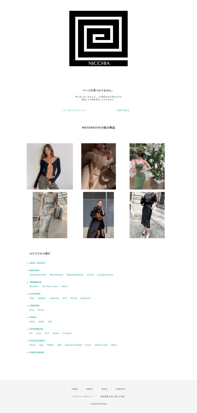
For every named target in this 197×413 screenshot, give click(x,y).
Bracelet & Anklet (73, 345)
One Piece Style (50, 286)
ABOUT (89, 389)
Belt (59, 345)
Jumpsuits (54, 298)
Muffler (50, 345)
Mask (113, 345)
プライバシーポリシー (82, 396)
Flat (50, 322)
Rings (88, 345)
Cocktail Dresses (38, 275)
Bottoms (42, 298)
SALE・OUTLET (37, 263)
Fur (31, 333)
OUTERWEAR (36, 329)
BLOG (104, 389)
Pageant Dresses (75, 275)
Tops (32, 298)
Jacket (56, 333)
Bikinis (65, 286)
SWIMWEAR (35, 282)
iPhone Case (101, 345)
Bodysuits (85, 298)
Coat (38, 333)
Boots (41, 322)
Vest (47, 333)
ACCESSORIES (37, 341)
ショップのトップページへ (74, 110)
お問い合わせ (123, 110)
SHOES (33, 317)
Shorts (41, 310)
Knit (65, 298)
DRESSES (35, 270)
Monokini (34, 286)
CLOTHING (35, 294)
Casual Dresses (105, 275)
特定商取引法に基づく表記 (113, 396)
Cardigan (67, 333)
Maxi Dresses (56, 275)
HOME (75, 389)
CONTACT (120, 389)
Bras (32, 310)
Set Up (90, 275)
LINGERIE (34, 306)
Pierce (33, 345)
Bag (41, 345)
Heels (32, 322)
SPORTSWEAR (37, 352)
